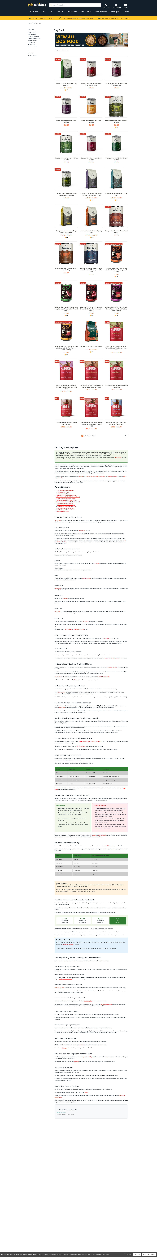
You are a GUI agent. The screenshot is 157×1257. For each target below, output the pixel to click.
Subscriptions (115, 12)
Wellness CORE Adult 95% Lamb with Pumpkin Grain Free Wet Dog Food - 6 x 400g (66, 309)
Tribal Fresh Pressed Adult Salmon (91, 346)
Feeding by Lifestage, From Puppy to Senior (66, 500)
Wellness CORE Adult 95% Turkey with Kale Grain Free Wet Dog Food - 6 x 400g (116, 270)
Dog (44, 12)
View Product (66, 67)
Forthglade (65, 598)
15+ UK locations (80, 746)
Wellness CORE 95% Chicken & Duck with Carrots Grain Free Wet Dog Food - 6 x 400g (66, 348)
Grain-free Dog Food (33, 36)
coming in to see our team (65, 979)
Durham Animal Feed (33, 46)
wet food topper (68, 944)
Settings (128, 1254)
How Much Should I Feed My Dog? (65, 508)
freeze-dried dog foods (112, 667)
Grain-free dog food (59, 987)
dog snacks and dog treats (88, 1056)
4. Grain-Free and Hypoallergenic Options (65, 498)
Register (119, 7)
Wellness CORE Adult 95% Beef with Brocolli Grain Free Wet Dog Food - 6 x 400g (91, 309)
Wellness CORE (102, 835)
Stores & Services (101, 12)
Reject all (137, 1254)
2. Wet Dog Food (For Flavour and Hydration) (66, 495)
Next (126, 435)
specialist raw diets (112, 476)
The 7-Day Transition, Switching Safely (65, 509)
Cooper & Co (58, 588)
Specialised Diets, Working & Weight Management (68, 501)
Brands (126, 12)
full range (64, 1048)
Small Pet (60, 12)
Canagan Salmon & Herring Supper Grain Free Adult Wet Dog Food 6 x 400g (91, 270)
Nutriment (76, 680)
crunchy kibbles (90, 476)
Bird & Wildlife (72, 12)
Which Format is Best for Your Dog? (66, 505)
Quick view (64, 70)
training (106, 1056)
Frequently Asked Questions (62, 511)
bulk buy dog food (88, 1001)
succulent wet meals (100, 476)
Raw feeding (57, 676)
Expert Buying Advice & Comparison (64, 503)
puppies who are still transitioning (112, 658)
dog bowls (76, 1061)
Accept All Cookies (149, 1254)
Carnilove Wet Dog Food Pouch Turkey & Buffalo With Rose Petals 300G (66, 387)
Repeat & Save (117, 457)
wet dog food (107, 638)
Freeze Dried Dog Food (34, 38)
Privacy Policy (105, 1254)
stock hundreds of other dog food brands (74, 629)
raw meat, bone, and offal (103, 676)
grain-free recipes (86, 578)
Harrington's (85, 621)
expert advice (82, 1044)
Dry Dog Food (31, 32)
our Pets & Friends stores (109, 845)
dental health (82, 530)
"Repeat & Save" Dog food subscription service (90, 741)
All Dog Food (31, 44)
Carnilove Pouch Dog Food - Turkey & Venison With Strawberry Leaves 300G (91, 424)
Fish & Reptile (86, 12)
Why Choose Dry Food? (63, 492)
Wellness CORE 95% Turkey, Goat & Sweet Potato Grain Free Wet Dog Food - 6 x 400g (116, 309)
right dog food (113, 471)
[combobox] (74, 5)
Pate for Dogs (31, 42)
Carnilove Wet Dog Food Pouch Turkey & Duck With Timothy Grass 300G (116, 348)
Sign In (114, 7)
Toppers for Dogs (32, 40)
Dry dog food (58, 520)
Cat (51, 12)
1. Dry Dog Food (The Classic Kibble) (65, 490)
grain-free (97, 563)
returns (86, 1092)
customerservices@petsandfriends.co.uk (81, 18)
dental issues (98, 828)
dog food (81, 476)
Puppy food (62, 707)
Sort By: (56, 50)
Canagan (94, 835)
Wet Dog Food (32, 34)
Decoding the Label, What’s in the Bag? (66, 506)
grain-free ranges (61, 692)
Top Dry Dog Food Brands (63, 493)
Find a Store (106, 7)
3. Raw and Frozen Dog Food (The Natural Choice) (68, 497)
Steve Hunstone (61, 1112)
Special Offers (33, 12)
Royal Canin (57, 611)
